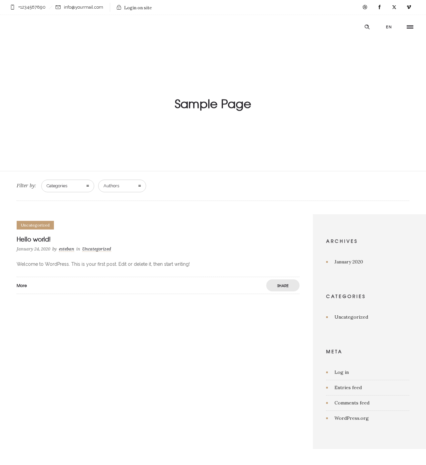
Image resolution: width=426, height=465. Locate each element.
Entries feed (348, 387)
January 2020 (348, 262)
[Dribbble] (364, 7)
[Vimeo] (408, 7)
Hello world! (34, 238)
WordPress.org (351, 418)
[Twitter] (394, 7)
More (22, 285)
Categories (57, 185)
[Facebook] (379, 7)
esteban (66, 248)
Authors (111, 185)
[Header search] (367, 27)
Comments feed (351, 403)
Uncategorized (351, 317)
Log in (341, 372)
